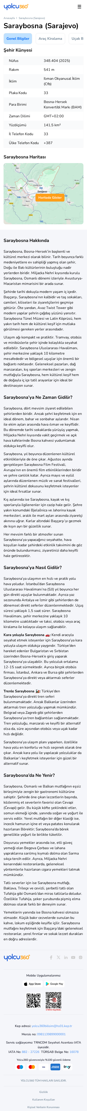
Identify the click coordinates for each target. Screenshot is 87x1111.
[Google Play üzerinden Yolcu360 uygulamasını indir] (54, 985)
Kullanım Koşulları (43, 1099)
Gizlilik (43, 1092)
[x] (58, 958)
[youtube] (73, 958)
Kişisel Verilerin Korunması (43, 1107)
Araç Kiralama (50, 38)
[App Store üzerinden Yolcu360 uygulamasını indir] (33, 985)
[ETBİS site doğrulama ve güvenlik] (53, 1001)
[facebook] (51, 958)
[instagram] (80, 958)
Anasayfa (9, 18)
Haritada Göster (50, 197)
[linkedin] (65, 958)
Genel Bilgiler (17, 38)
